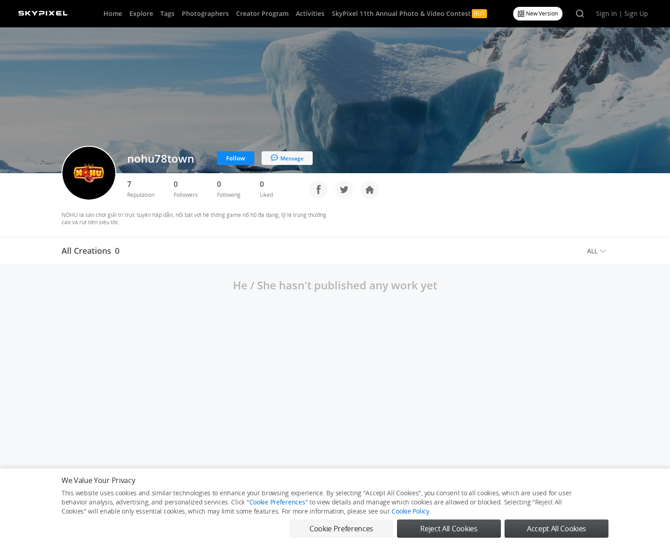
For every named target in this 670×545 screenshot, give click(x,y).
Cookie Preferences (277, 502)
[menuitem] (597, 251)
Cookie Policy (410, 511)
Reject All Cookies (448, 529)
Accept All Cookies (556, 529)
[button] (597, 251)
